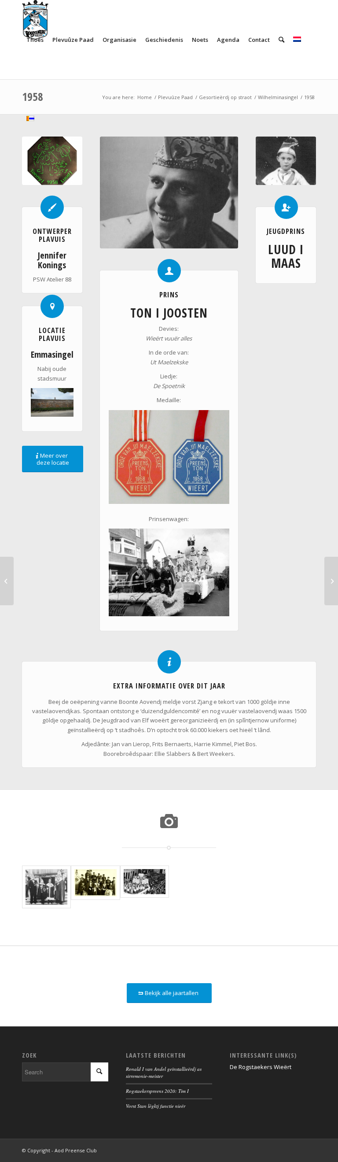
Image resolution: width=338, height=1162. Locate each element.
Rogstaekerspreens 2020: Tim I (157, 1091)
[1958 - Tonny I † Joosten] (169, 192)
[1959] (331, 581)
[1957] (7, 581)
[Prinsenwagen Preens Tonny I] (144, 887)
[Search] (281, 39)
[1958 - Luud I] (286, 161)
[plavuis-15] (52, 161)
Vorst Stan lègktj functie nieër (155, 1106)
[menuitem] (35, 39)
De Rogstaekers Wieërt (260, 1067)
